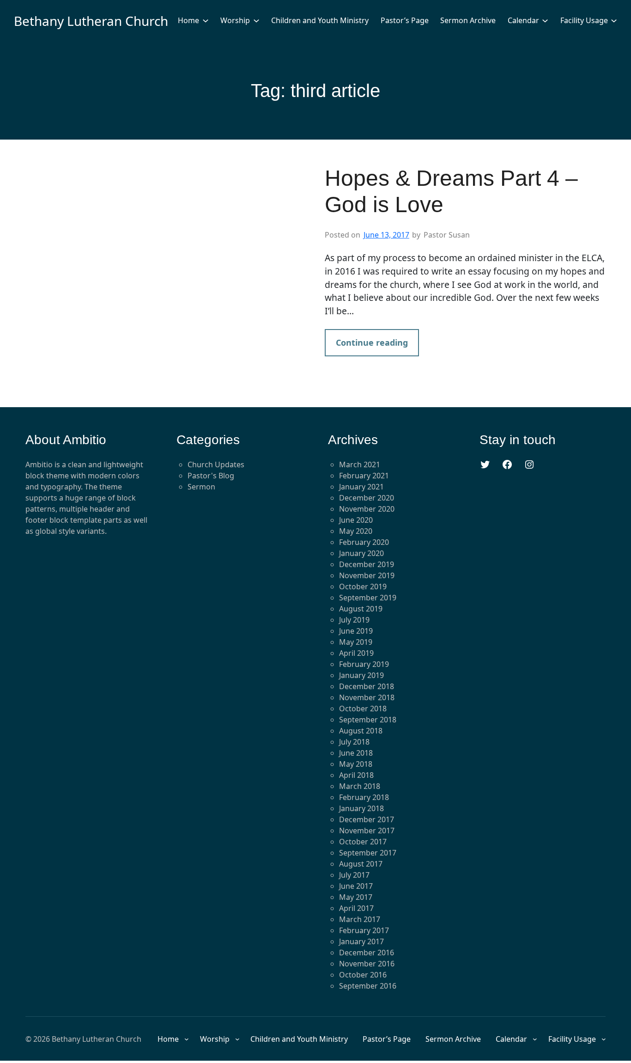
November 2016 (366, 964)
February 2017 (364, 930)
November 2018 (366, 697)
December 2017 (366, 819)
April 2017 (356, 908)
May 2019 (355, 642)
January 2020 (361, 553)
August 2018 (360, 731)
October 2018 (363, 708)
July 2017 (354, 875)
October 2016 (363, 975)
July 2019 (354, 620)
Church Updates (216, 464)
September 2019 (367, 598)
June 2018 (356, 753)
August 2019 (360, 609)
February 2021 (364, 475)
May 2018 (355, 764)
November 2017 (366, 830)
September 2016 (367, 986)
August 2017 (360, 864)
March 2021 (359, 464)
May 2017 (355, 897)
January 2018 (361, 808)
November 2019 (366, 575)
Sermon (201, 487)
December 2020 (366, 498)
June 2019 (356, 631)
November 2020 (366, 509)
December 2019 (366, 564)
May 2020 (355, 531)
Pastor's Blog (211, 475)
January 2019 (361, 675)
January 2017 (361, 941)
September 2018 (367, 720)
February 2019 (364, 664)
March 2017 (359, 919)
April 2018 (356, 775)
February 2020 (364, 542)
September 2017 (367, 853)
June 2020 (356, 520)
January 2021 (361, 487)
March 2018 (359, 786)
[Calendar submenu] (545, 20)
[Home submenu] (205, 20)
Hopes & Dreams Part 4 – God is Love (451, 191)
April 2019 (356, 653)
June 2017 (356, 886)
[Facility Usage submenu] (614, 20)
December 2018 (366, 686)
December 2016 (366, 952)
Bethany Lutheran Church (91, 21)
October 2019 (363, 586)
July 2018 (354, 742)
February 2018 (364, 797)
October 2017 (363, 842)
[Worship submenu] (256, 20)
